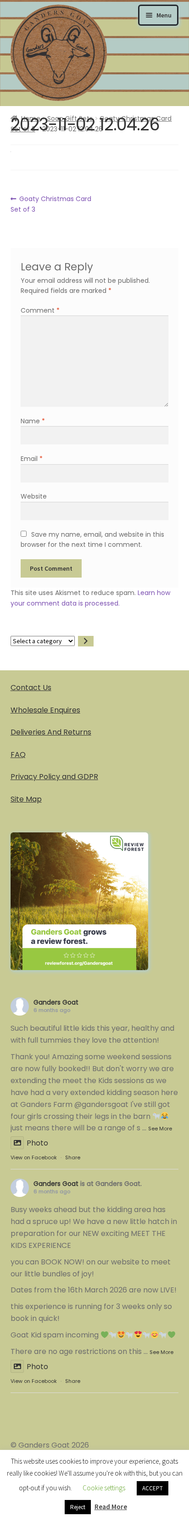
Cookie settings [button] (104, 1487)
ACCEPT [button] (152, 1488)
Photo (37, 1143)
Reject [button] (77, 1507)
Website (34, 496)
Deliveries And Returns (51, 732)
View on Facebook (34, 1157)
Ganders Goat (55, 1002)
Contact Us (31, 687)
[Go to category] (86, 641)
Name (33, 421)
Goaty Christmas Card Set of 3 (51, 204)
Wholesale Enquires (45, 710)
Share (72, 1157)
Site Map (26, 799)
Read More (110, 1506)
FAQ (18, 754)
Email (32, 458)
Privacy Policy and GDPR (54, 776)
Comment (40, 310)
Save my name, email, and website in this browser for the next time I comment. (92, 540)
